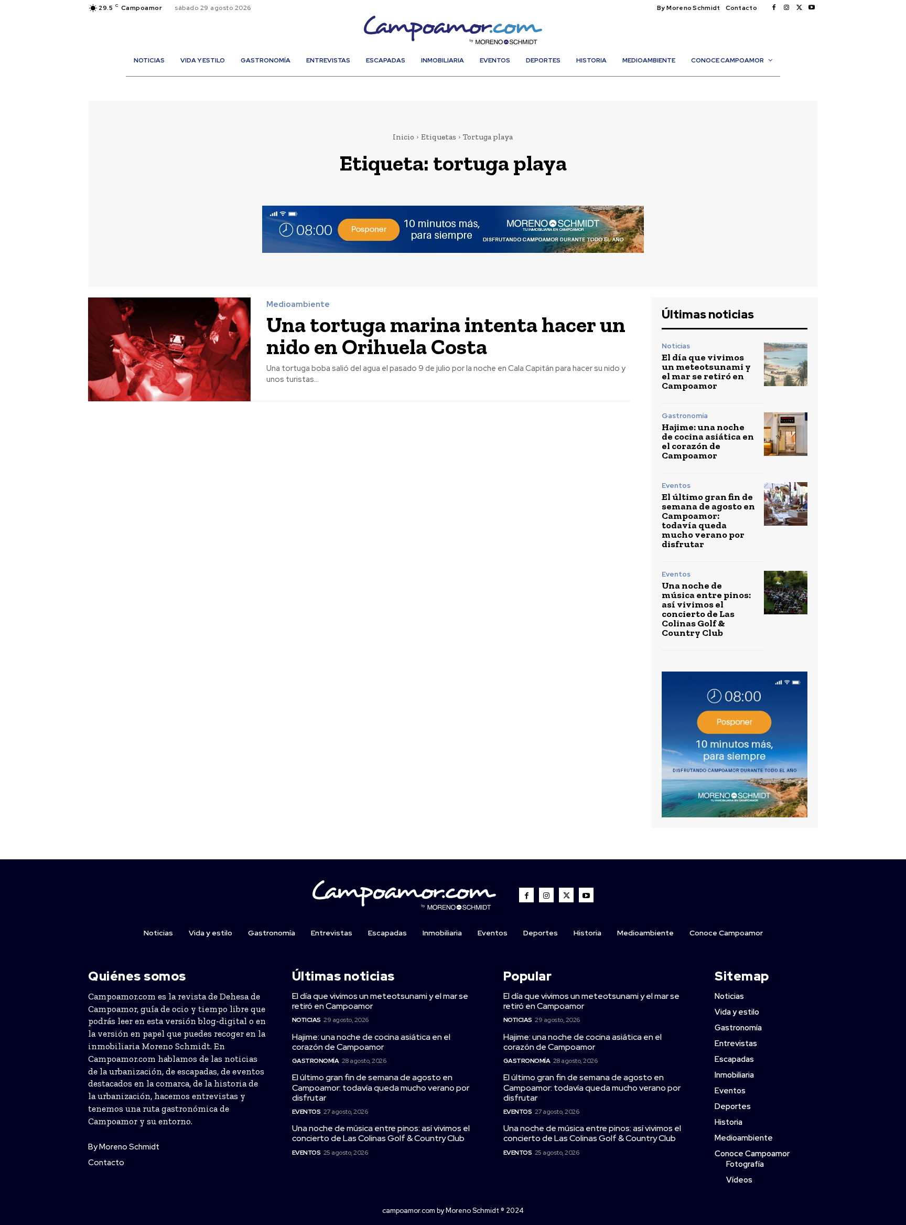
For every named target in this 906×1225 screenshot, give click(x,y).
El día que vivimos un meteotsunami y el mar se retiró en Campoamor (706, 371)
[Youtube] (811, 8)
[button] (458, 83)
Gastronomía (685, 415)
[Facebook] (774, 8)
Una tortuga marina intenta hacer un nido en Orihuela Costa (445, 335)
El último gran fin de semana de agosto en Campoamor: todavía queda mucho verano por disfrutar (708, 520)
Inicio (403, 137)
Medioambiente (298, 304)
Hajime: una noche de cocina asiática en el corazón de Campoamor (708, 441)
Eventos (676, 485)
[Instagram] (786, 8)
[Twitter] (799, 8)
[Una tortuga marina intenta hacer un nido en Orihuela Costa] (169, 349)
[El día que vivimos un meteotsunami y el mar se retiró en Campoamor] (785, 364)
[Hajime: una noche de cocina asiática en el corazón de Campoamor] (785, 434)
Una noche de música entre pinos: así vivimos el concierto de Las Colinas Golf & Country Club (706, 609)
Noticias (676, 346)
